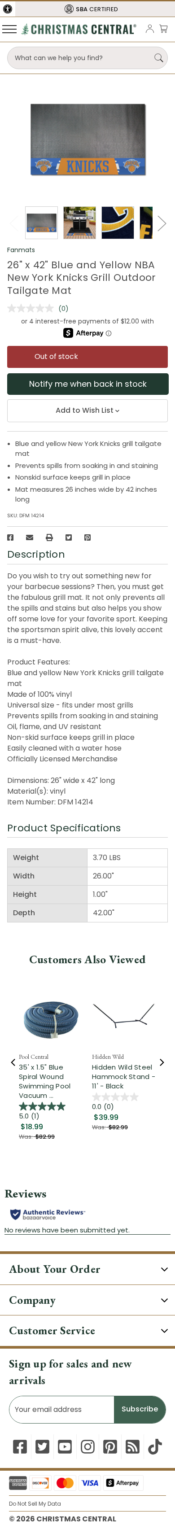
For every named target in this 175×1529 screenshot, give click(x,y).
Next (162, 223)
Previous (13, 223)
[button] (7, 8)
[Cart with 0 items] (163, 28)
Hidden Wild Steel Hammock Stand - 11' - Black (123, 1076)
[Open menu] (9, 29)
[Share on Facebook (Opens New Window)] (10, 537)
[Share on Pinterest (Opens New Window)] (87, 537)
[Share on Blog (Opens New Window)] (132, 1446)
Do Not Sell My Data (35, 1503)
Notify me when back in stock (88, 383)
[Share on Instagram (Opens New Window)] (88, 1446)
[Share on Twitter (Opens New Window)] (69, 537)
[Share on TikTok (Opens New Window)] (155, 1446)
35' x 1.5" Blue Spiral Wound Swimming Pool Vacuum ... (44, 1081)
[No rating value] (32, 308)
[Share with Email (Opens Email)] (29, 537)
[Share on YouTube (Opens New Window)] (65, 1446)
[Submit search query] (158, 58)
